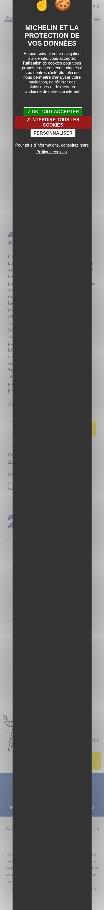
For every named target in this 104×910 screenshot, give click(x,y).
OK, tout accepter (55, 111)
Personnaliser (53, 133)
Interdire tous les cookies (54, 122)
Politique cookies (51, 151)
